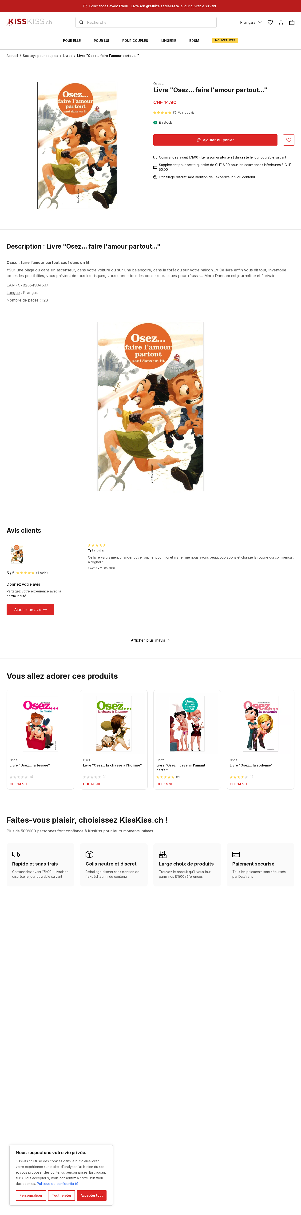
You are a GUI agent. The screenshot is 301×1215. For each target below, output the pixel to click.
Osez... (158, 84)
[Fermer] (108, 1149)
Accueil (12, 56)
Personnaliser (31, 1195)
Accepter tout (92, 1195)
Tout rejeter (61, 1195)
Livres (67, 56)
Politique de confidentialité (57, 1184)
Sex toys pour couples (40, 56)
